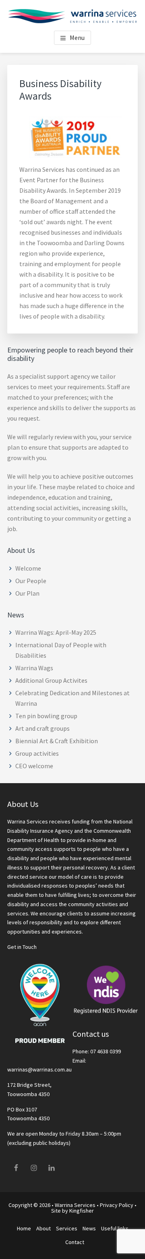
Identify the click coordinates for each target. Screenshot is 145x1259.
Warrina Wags (34, 668)
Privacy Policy (116, 1205)
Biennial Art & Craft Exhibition (56, 741)
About (43, 1228)
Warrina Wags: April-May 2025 (55, 632)
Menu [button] (77, 37)
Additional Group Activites (51, 680)
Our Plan (27, 593)
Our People (30, 581)
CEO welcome (34, 766)
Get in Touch (22, 947)
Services (66, 1228)
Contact (74, 1242)
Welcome (28, 568)
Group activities (37, 753)
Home (24, 1228)
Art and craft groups (42, 728)
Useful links (114, 1228)
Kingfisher (81, 1210)
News (89, 1228)
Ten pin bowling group (46, 716)
